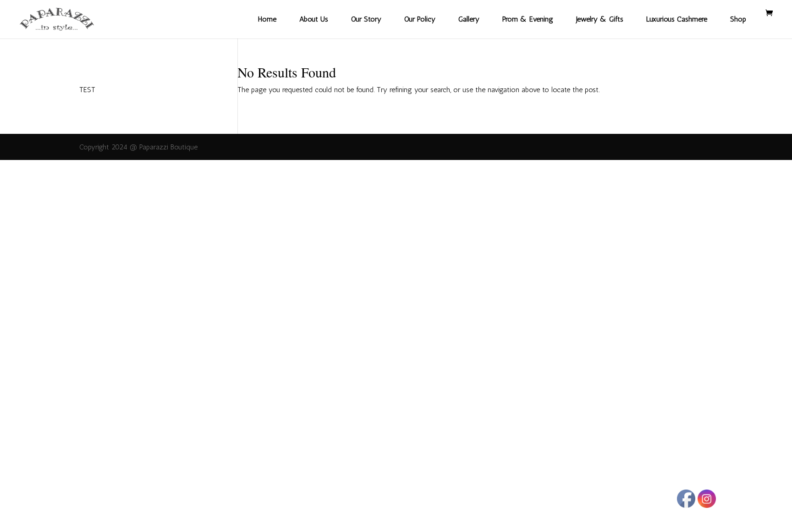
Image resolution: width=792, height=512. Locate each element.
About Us (313, 19)
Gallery (468, 19)
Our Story (366, 19)
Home (267, 19)
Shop (738, 19)
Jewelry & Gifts (599, 19)
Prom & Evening (527, 19)
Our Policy (419, 19)
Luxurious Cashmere (676, 19)
